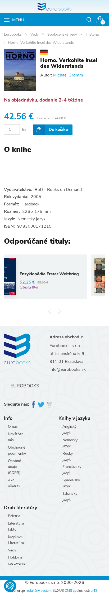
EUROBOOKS (25, 386)
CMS (68, 590)
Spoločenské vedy (62, 34)
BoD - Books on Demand (58, 190)
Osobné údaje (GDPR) (14, 466)
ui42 (93, 590)
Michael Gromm (68, 75)
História (92, 34)
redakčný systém (39, 590)
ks (24, 129)
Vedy (35, 34)
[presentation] (50, 311)
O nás (13, 426)
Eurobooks (13, 34)
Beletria (14, 515)
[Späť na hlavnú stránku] (54, 7)
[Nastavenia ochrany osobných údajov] (10, 586)
